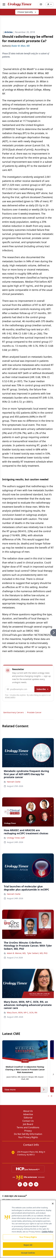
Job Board (28, 1124)
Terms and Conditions (28, 1127)
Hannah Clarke (13, 781)
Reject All (28, 1245)
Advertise (28, 1114)
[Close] (53, 1204)
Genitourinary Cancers (13, 712)
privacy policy (10, 697)
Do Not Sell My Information (28, 1133)
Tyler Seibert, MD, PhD (37, 953)
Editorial (28, 1117)
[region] (28, 1229)
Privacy (28, 1130)
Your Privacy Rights (28, 1137)
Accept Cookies (28, 1253)
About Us (28, 1111)
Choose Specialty (25, 12)
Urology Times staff (16, 837)
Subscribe (41, 689)
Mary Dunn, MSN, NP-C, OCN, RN (22, 1012)
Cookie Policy (47, 1231)
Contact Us (28, 1120)
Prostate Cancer (34, 712)
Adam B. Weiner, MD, (16, 953)
